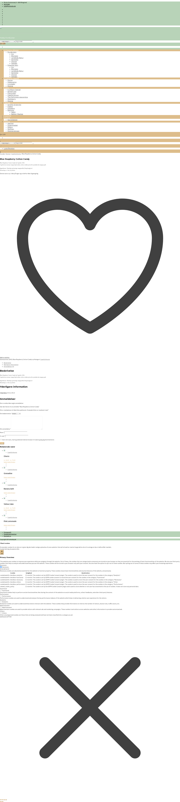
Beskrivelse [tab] (7, 363)
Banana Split (9, 489)
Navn (2, 432)
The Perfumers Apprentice (18, 97)
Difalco (10, 127)
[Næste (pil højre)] (2, 801)
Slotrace (7, 122)
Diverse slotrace (13, 131)
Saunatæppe (12, 120)
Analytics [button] (3, 600)
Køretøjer (14, 60)
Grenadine (8, 473)
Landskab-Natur (17, 58)
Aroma (6, 88)
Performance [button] (4, 594)
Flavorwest (12, 93)
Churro (6, 456)
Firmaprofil (7, 532)
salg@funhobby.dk (10, 6)
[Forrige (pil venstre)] (1, 801)
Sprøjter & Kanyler (14, 105)
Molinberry (12, 99)
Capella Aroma (13, 95)
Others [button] (2, 611)
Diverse (14, 61)
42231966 (7, 4)
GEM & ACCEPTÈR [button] (5, 617)
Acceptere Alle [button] (14, 549)
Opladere (11, 108)
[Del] (4, 799)
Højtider (14, 63)
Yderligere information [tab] (11, 365)
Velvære (7, 118)
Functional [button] (3, 589)
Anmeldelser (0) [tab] (9, 366)
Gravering (7, 116)
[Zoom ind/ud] (1, 799)
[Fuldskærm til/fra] (2, 799)
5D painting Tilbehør (11, 78)
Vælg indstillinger (9, 462)
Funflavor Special (14, 90)
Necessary (5, 567)
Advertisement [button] (5, 605)
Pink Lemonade (10, 521)
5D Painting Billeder (11, 50)
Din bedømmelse (6, 413)
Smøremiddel (13, 125)
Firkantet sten (13, 65)
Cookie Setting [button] (5, 549)
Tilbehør (7, 103)
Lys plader (11, 84)
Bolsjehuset (12, 92)
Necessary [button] (3, 565)
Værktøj (11, 123)
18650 (13, 112)
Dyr (12, 54)
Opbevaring (12, 82)
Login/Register (9, 148)
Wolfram (11, 129)
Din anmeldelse (5, 429)
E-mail (2, 436)
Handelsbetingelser (10, 534)
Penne (10, 80)
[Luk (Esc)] (6, 799)
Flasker (10, 107)
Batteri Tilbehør (17, 114)
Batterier (11, 110)
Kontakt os (7, 536)
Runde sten (12, 52)
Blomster (14, 56)
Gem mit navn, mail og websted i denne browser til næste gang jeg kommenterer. (28, 440)
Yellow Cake (9, 504)
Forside (2, 154)
